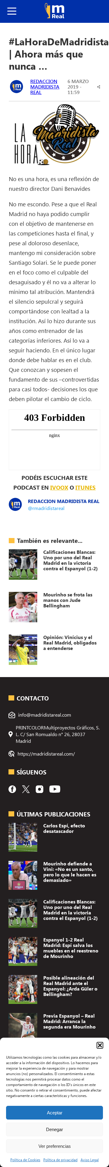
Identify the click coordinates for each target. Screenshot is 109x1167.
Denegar (54, 1129)
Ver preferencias (54, 1146)
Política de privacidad (60, 1159)
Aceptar (54, 1112)
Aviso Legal (90, 1159)
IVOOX (59, 487)
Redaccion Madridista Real (44, 86)
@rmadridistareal (46, 508)
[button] (100, 1045)
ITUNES (85, 487)
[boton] (11, 11)
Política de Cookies (25, 1159)
